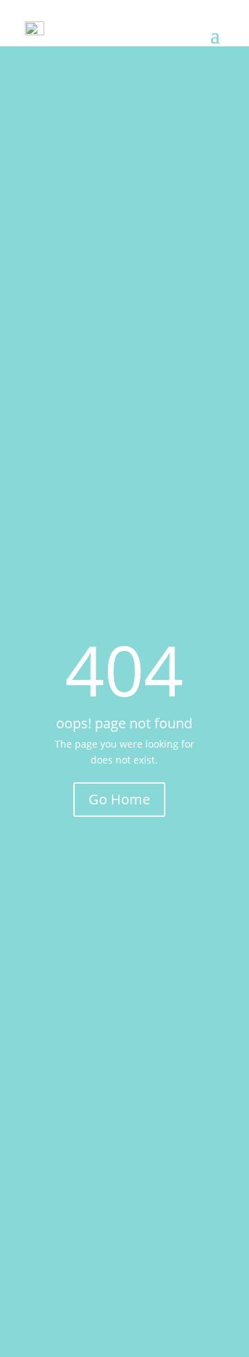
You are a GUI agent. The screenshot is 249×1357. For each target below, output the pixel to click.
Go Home (119, 799)
